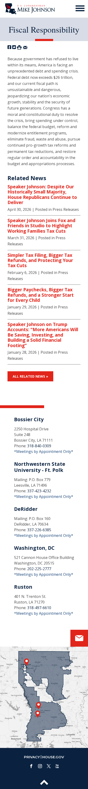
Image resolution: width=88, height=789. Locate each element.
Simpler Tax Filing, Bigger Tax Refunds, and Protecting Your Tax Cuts (40, 260)
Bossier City (29, 419)
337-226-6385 (39, 529)
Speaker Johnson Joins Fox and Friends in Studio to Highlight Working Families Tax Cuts (41, 226)
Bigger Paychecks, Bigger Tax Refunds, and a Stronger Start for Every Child (41, 295)
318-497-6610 (39, 607)
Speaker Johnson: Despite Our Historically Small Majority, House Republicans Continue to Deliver (42, 194)
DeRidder (26, 509)
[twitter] (49, 766)
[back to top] (44, 782)
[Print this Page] (19, 47)
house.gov (53, 757)
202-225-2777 (39, 568)
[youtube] (57, 766)
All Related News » (30, 376)
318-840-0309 (39, 445)
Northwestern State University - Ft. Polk (39, 467)
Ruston (23, 587)
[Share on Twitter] (14, 47)
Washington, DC (34, 548)
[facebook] (31, 766)
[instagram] (40, 766)
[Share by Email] (25, 47)
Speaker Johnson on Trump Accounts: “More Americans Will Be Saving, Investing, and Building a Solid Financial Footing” (43, 335)
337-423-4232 (39, 490)
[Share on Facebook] (9, 47)
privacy (32, 757)
